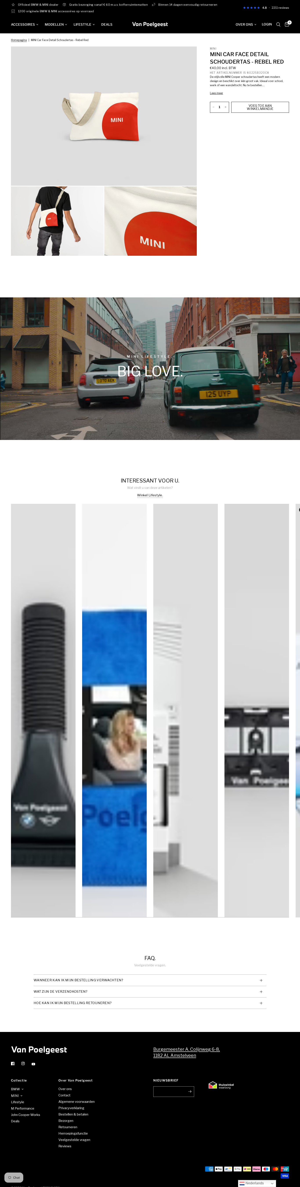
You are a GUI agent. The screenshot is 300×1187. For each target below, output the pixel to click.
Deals (106, 25)
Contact (64, 1095)
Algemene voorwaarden (76, 1102)
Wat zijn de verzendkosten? (61, 992)
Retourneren (67, 1127)
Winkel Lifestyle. (150, 495)
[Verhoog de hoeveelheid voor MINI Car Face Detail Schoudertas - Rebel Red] (225, 107)
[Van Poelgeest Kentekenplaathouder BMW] (256, 741)
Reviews (64, 1146)
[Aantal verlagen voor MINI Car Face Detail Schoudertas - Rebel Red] (213, 107)
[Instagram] (26, 1063)
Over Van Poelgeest (75, 1080)
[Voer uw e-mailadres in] (189, 1091)
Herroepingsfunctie (73, 1133)
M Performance (22, 1108)
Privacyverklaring (71, 1108)
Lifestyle (82, 25)
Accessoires (23, 25)
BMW (15, 1089)
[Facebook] (16, 1063)
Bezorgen (65, 1121)
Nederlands (254, 1183)
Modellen (54, 25)
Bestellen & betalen (73, 1114)
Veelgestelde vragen (74, 1140)
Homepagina (19, 40)
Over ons (244, 25)
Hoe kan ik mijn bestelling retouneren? (73, 1003)
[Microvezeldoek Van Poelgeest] (114, 741)
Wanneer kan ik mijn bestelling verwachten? (78, 980)
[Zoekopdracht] (278, 24)
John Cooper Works (25, 1115)
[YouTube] (36, 1064)
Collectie (19, 1080)
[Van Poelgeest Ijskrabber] (43, 741)
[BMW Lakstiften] (185, 741)
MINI (15, 1096)
